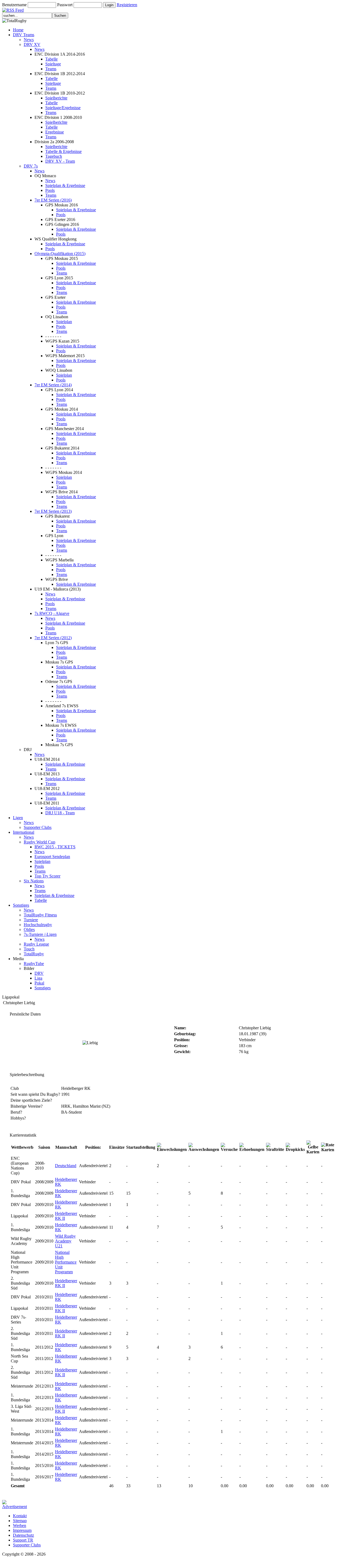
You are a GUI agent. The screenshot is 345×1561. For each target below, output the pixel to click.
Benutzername (14, 4)
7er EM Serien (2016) (53, 200)
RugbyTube (34, 963)
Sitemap (20, 1520)
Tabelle (51, 59)
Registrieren (127, 4)
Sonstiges (21, 905)
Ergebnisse (54, 132)
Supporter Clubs (37, 827)
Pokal (39, 983)
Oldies (29, 929)
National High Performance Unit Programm (66, 1262)
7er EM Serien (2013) (53, 511)
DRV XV (32, 44)
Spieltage (53, 64)
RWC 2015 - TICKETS (54, 847)
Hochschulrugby (38, 924)
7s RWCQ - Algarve (51, 613)
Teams (50, 68)
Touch (29, 949)
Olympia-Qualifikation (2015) (59, 253)
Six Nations (34, 881)
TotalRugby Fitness (40, 915)
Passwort (65, 4)
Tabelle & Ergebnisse (63, 151)
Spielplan (64, 321)
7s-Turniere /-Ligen (40, 934)
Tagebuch (53, 156)
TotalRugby (34, 954)
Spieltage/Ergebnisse (63, 107)
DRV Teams (23, 34)
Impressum (22, 1530)
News (29, 39)
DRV (39, 973)
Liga (38, 978)
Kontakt (20, 1515)
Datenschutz (23, 1535)
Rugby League (36, 944)
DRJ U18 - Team (60, 812)
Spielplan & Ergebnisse (65, 185)
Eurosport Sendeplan (52, 856)
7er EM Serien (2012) (53, 637)
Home (18, 30)
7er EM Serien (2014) (53, 385)
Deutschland (65, 1165)
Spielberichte (56, 98)
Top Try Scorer (47, 876)
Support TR (23, 1540)
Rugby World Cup (39, 842)
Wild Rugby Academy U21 (65, 1241)
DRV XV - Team (60, 161)
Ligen (18, 817)
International (23, 832)
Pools (50, 190)
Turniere (31, 919)
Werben (19, 1525)
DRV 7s (31, 166)
